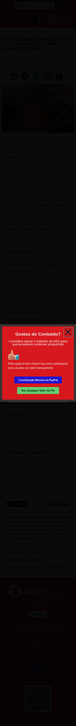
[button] (68, 332)
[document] (38, 363)
